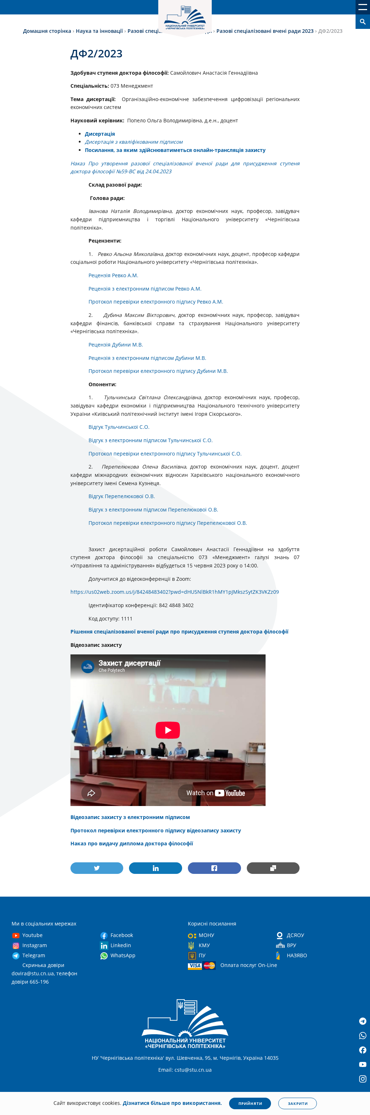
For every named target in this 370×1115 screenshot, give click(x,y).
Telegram (33, 955)
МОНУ (206, 935)
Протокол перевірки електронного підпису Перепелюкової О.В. (168, 522)
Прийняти (250, 1103)
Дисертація (100, 133)
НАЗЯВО (297, 955)
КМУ (204, 945)
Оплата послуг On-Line (248, 965)
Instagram (34, 945)
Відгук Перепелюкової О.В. (122, 496)
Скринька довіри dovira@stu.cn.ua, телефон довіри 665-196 (44, 973)
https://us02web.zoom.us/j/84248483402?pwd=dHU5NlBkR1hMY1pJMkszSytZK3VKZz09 (174, 591)
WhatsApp (123, 955)
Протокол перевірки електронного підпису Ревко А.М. (156, 301)
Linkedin (121, 945)
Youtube (32, 935)
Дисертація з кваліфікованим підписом (133, 141)
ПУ (202, 955)
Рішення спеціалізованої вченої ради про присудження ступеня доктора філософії (179, 631)
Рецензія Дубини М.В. (116, 344)
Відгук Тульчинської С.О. (119, 426)
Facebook (122, 935)
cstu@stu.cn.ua (193, 1069)
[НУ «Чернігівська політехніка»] (185, 19)
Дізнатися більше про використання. (172, 1102)
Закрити (298, 1103)
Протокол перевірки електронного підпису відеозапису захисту (155, 830)
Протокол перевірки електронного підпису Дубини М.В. (158, 370)
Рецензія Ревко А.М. (113, 275)
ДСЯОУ (295, 935)
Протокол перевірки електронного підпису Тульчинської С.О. (165, 453)
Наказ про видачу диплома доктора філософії (131, 843)
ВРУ (291, 945)
